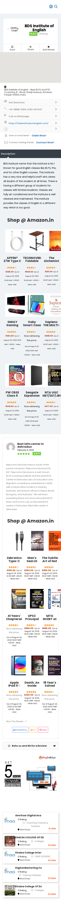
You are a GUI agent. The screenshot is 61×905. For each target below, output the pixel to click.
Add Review (49, 49)
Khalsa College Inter (28, 852)
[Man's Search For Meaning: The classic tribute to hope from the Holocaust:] (37, 540)
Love (44, 729)
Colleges (39, 841)
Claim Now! (39, 135)
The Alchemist (51, 259)
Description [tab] (8, 153)
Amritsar (25, 829)
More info (12, 284)
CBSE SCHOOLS (42, 856)
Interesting (21, 729)
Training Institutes (32, 875)
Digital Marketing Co (28, 868)
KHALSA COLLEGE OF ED (29, 837)
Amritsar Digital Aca (28, 815)
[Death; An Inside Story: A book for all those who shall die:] (37, 665)
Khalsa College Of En (28, 886)
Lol (34, 729)
